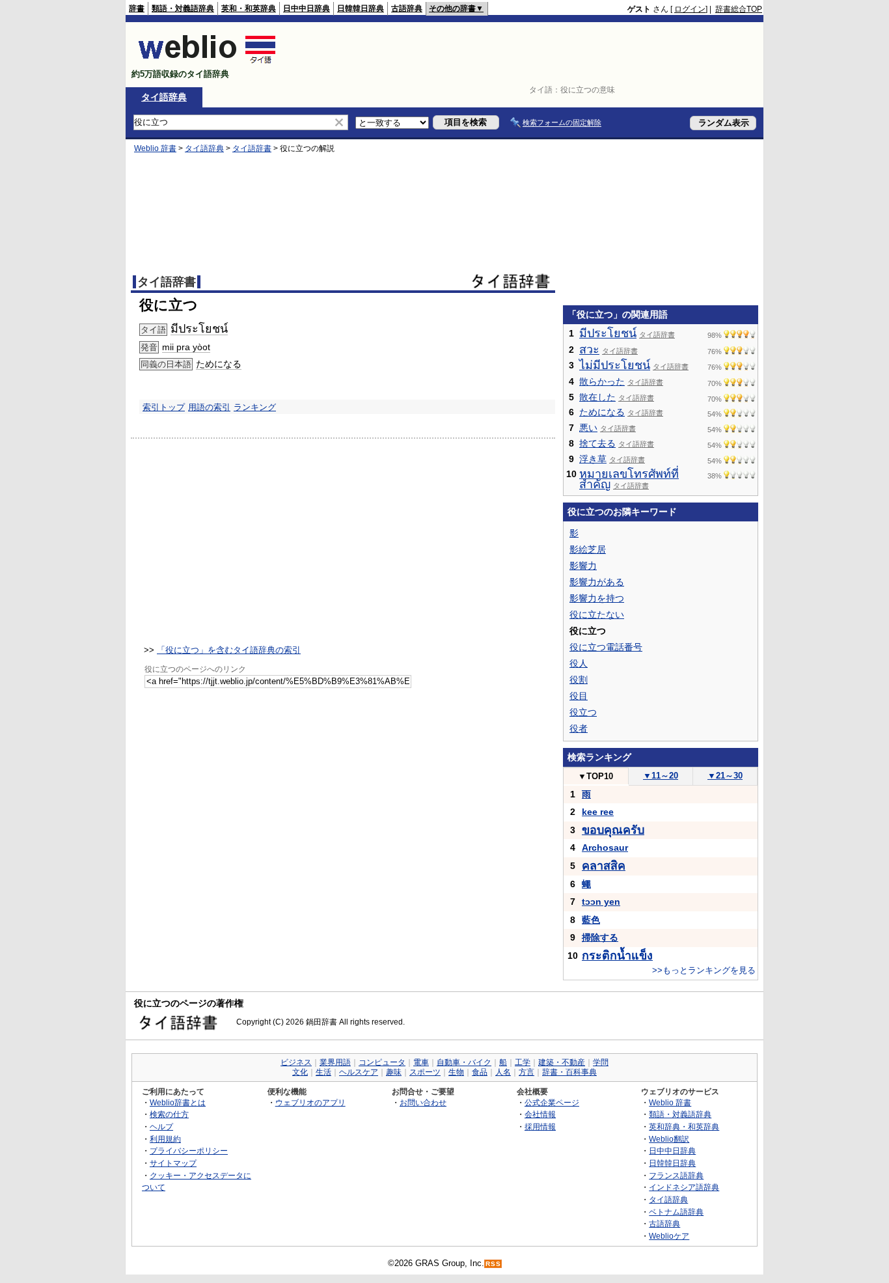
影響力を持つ (596, 598)
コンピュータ (382, 1062)
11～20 (660, 775)
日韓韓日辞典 (360, 8)
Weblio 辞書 (155, 148)
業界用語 (335, 1062)
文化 (300, 1072)
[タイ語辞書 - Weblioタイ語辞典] (207, 63)
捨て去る (597, 443)
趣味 (394, 1072)
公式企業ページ (552, 1102)
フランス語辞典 (676, 1175)
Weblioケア (669, 1236)
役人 (578, 663)
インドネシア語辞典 (684, 1187)
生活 (323, 1072)
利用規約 (165, 1139)
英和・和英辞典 (248, 8)
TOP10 (595, 776)
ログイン (689, 9)
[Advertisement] (525, 54)
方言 (526, 1072)
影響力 (583, 565)
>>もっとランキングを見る (704, 970)
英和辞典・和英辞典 (684, 1126)
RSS (493, 1263)
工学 (522, 1062)
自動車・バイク (464, 1062)
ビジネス (296, 1062)
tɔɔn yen (601, 901)
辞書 (136, 8)
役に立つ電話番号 (605, 647)
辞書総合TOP (738, 9)
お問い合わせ (423, 1102)
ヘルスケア (358, 1072)
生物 (456, 1072)
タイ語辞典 (164, 97)
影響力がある (596, 582)
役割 (578, 679)
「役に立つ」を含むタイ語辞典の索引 (229, 650)
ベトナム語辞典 (676, 1211)
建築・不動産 (561, 1062)
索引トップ (164, 407)
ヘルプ (161, 1126)
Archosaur (605, 847)
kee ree (598, 812)
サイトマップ (173, 1163)
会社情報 (540, 1114)
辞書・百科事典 (569, 1072)
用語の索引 (209, 407)
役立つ (583, 712)
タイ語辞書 (251, 148)
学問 (601, 1062)
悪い (588, 427)
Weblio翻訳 (669, 1139)
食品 (479, 1072)
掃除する (600, 937)
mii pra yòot (186, 347)
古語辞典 (406, 8)
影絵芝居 (587, 549)
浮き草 (593, 459)
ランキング (255, 407)
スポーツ (425, 1072)
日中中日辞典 (306, 8)
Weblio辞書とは (178, 1102)
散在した (597, 397)
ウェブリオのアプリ (310, 1102)
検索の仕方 (169, 1114)
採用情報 (540, 1126)
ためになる (218, 364)
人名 (503, 1072)
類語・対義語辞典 (183, 8)
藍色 (591, 920)
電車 (421, 1062)
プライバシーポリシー (189, 1150)
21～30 (725, 775)
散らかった (602, 381)
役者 (578, 728)
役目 (578, 696)
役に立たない (596, 614)
